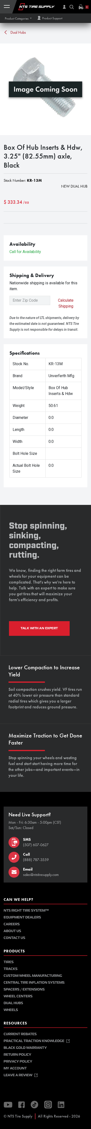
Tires (9, 962)
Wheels (11, 1010)
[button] (18, 18)
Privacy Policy (18, 1061)
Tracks (10, 969)
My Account (15, 1068)
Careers (12, 924)
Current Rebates (20, 1034)
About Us (12, 931)
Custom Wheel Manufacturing (33, 976)
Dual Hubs (17, 32)
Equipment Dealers (22, 917)
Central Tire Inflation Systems (34, 982)
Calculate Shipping (66, 303)
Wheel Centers (18, 996)
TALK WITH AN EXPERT (39, 628)
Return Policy (17, 1055)
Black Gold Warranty (25, 1048)
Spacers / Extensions (24, 989)
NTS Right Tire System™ (26, 910)
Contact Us (14, 938)
